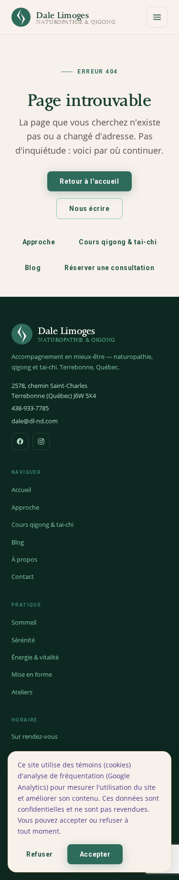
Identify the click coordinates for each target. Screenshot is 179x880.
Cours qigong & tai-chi (118, 242)
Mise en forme (31, 674)
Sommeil (23, 622)
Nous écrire (89, 208)
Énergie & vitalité (35, 657)
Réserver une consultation (109, 268)
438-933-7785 (30, 408)
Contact (22, 576)
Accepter (95, 854)
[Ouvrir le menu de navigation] (157, 17)
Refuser (39, 854)
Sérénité (23, 640)
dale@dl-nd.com (34, 421)
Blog (33, 268)
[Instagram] (41, 441)
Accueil (21, 489)
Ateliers (21, 692)
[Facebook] (20, 441)
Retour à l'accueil (89, 181)
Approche (38, 242)
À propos (24, 559)
